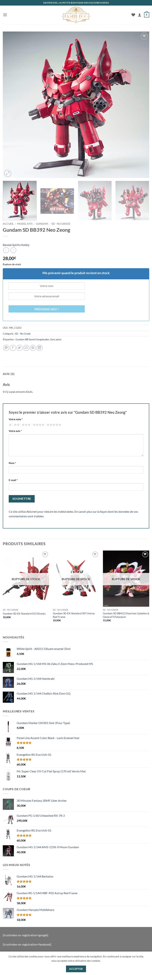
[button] (5, 14)
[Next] (141, 104)
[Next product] (6, 250)
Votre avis (15, 430)
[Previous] (10, 104)
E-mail (13, 480)
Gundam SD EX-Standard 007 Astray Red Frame (74, 615)
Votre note (16, 419)
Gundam (42, 223)
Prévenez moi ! (46, 309)
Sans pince (55, 339)
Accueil (8, 223)
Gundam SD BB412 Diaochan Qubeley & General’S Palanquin (126, 615)
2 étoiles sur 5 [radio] (16, 424)
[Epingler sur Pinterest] (33, 348)
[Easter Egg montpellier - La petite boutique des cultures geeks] (76, 14)
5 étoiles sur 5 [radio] (53, 424)
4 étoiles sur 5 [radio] (38, 424)
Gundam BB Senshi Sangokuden (32, 339)
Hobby (25, 245)
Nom (12, 463)
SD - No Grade (61, 223)
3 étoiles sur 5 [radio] (26, 424)
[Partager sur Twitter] (19, 348)
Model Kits (24, 223)
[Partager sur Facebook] (13, 348)
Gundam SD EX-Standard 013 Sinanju (24, 613)
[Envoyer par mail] (26, 348)
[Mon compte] (139, 15)
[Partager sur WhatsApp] (6, 348)
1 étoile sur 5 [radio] (10, 424)
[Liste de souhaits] (133, 15)
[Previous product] (13, 250)
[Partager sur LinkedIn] (40, 348)
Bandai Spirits (11, 245)
